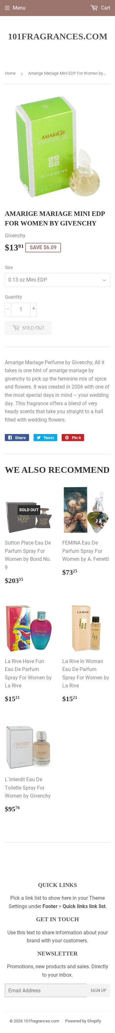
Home (10, 73)
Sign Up (98, 990)
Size (9, 267)
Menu (19, 8)
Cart (105, 8)
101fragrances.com (57, 36)
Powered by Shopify (83, 1021)
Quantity (13, 296)
